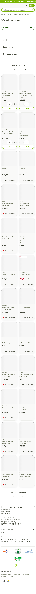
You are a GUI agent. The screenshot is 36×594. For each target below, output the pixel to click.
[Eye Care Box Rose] (27, 296)
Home (3, 14)
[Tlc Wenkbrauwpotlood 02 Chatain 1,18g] (9, 296)
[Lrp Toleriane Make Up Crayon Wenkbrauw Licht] (27, 263)
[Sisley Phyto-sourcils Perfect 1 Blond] (9, 192)
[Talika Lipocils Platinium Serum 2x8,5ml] (27, 363)
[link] (13, 496)
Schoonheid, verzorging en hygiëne (16, 14)
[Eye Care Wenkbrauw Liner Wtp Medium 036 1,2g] (9, 82)
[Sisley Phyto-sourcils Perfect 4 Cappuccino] (9, 329)
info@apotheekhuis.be (17, 519)
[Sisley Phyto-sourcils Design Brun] (27, 430)
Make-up (31, 14)
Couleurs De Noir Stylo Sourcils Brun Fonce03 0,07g (25, 95)
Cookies (3, 576)
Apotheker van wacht (8, 541)
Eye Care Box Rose (24, 307)
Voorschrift (18, 541)
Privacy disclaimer (25, 574)
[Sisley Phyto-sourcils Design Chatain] (9, 430)
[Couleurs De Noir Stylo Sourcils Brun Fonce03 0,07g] (27, 82)
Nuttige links (11, 539)
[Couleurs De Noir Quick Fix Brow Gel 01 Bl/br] (27, 329)
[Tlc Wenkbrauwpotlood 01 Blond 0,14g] (27, 158)
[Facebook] (20, 565)
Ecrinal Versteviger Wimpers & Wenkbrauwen (24, 133)
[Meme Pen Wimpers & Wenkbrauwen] (9, 263)
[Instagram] (16, 565)
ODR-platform (10, 576)
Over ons (4, 539)
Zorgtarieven (26, 541)
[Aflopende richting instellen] (25, 69)
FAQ (2, 532)
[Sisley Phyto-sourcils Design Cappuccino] (27, 463)
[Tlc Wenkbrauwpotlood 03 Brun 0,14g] (9, 363)
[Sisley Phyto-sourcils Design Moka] (9, 463)
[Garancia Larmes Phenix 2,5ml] (9, 396)
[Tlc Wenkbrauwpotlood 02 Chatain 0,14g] (9, 158)
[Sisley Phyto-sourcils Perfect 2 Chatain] (9, 225)
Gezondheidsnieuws (21, 539)
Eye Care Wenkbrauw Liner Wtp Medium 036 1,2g (8, 95)
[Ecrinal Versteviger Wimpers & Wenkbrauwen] (27, 120)
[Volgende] (22, 496)
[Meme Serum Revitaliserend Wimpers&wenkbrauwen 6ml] (27, 225)
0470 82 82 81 (12, 517)
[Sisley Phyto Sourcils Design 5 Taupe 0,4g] (27, 192)
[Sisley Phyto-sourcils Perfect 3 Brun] (27, 396)
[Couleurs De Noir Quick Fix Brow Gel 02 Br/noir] (9, 120)
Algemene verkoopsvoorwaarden (10, 574)
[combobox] (15, 10)
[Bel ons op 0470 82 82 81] (27, 5)
